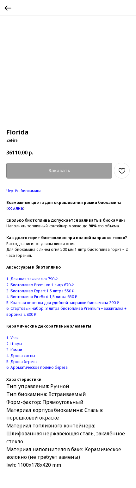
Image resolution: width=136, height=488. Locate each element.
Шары (16, 344)
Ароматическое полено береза (39, 367)
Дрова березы (23, 361)
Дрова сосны (22, 355)
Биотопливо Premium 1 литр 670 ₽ (41, 285)
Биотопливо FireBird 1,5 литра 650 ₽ (43, 296)
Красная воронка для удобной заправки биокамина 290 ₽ (64, 302)
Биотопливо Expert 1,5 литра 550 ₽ (41, 291)
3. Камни (14, 350)
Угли (14, 338)
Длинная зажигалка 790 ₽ (33, 279)
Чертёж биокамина (23, 190)
